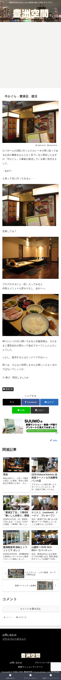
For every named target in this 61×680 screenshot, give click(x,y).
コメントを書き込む (30, 608)
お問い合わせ (9, 635)
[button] (40, 410)
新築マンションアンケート (30, 667)
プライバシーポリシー (14, 639)
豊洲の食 (9, 389)
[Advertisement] (30, 56)
